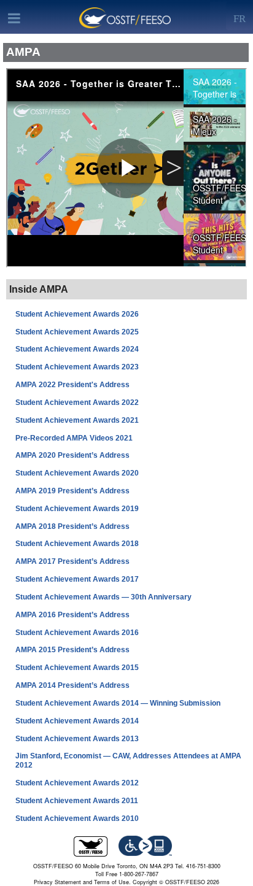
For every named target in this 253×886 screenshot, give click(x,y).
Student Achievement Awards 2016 (77, 632)
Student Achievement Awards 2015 (77, 667)
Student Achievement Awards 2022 (77, 402)
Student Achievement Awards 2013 (77, 738)
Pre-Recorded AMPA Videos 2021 (74, 437)
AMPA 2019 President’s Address (72, 491)
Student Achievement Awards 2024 (77, 349)
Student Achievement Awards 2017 (77, 579)
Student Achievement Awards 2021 (77, 420)
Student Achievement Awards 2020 (77, 473)
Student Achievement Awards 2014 (77, 721)
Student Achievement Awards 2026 (77, 314)
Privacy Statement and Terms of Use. (82, 882)
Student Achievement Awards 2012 (77, 783)
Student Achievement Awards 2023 (77, 367)
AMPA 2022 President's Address (72, 384)
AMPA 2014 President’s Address (72, 685)
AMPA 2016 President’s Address (72, 615)
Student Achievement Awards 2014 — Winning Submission (117, 703)
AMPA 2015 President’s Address (72, 649)
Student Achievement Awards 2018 (77, 543)
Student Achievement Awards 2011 (76, 800)
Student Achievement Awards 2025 (77, 331)
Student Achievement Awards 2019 (77, 508)
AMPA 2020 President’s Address (72, 455)
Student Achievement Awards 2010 (77, 818)
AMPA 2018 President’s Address (72, 526)
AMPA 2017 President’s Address (72, 561)
